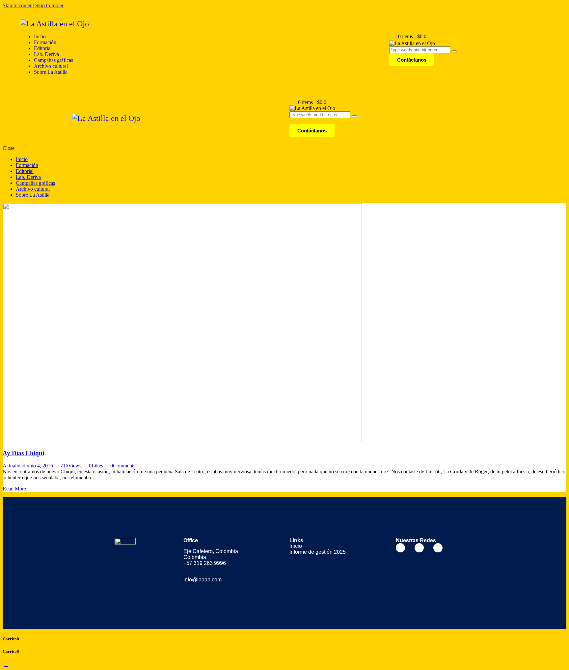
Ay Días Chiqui (23, 453)
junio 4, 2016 (39, 465)
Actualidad (14, 465)
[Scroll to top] (6, 664)
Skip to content (18, 5)
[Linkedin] (438, 547)
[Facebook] (400, 547)
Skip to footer (49, 5)
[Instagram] (419, 547)
